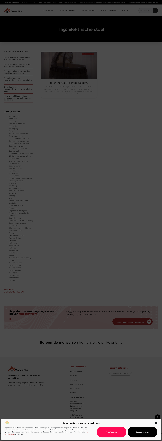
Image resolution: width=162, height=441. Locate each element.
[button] (156, 423)
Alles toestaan (111, 432)
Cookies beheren (142, 432)
